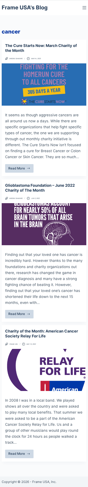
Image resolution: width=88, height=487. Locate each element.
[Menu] (84, 8)
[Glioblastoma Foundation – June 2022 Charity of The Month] (44, 224)
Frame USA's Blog (25, 7)
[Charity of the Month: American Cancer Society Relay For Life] (44, 370)
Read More (19, 169)
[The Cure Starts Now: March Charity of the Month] (44, 84)
